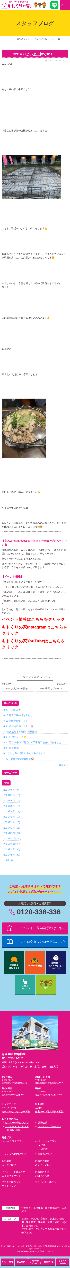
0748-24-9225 (15, 1058)
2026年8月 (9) (11, 789)
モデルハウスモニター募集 (16, 1111)
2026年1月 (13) (11, 827)
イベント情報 (9, 1107)
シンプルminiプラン (15, 1154)
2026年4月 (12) (11, 811)
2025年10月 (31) (12, 844)
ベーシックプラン (47, 1141)
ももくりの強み (63, 1262)
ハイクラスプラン (14, 1141)
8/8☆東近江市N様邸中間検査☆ (20, 731)
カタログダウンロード (13, 1176)
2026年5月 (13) (11, 806)
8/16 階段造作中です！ (15, 720)
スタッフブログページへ (35, 676)
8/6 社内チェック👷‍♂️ (14, 737)
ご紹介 (38, 1107)
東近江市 (31, 1222)
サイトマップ (9, 1186)
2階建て (45, 1149)
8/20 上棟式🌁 (12, 710)
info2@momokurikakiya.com (24, 1062)
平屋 (43, 1145)
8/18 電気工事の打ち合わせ (18, 715)
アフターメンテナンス (17, 1126)
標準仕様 (42, 1122)
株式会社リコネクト (45, 1251)
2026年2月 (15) (11, 822)
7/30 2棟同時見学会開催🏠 (18, 758)
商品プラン (49, 1262)
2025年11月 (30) (12, 838)
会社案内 (6, 1161)
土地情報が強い (13, 1130)
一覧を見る (62, 765)
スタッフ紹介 (9, 1165)
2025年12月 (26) (12, 833)
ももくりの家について (17, 1122)
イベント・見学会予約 (13, 1172)
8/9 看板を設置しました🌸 (18, 726)
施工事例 (40, 1104)
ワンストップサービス (49, 1126)
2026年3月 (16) (11, 816)
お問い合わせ (42, 1176)
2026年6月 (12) (11, 800)
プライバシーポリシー (47, 1182)
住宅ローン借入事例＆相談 (49, 1111)
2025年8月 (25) (11, 854)
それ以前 (8, 860)
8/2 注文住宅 (11, 747)
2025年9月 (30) (11, 849)
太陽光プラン (45, 1154)
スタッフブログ (43, 1165)
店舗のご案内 (42, 1161)
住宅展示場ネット (11, 1182)
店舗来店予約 (42, 1172)
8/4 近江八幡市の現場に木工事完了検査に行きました (32, 742)
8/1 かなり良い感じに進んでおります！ (24, 753)
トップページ (9, 1104)
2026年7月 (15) (11, 795)
